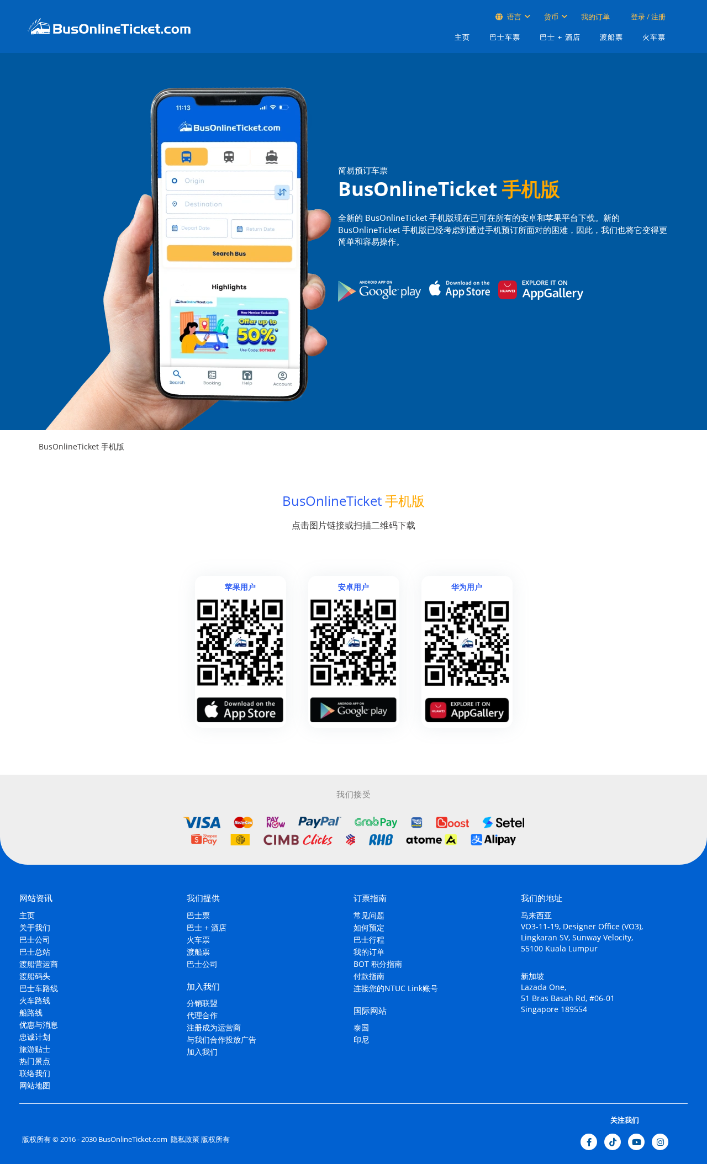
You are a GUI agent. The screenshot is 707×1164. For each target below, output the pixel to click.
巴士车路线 (38, 988)
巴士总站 (34, 951)
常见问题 (369, 915)
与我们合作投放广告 (221, 1039)
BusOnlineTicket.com (133, 1139)
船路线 (31, 1012)
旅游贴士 (34, 1049)
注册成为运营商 (214, 1027)
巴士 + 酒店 (560, 37)
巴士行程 (369, 939)
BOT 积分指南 (378, 964)
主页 (462, 37)
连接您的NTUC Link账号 (396, 988)
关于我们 (34, 927)
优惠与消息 (38, 1024)
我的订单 (595, 17)
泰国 (361, 1027)
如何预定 (369, 927)
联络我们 (34, 1073)
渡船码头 (34, 976)
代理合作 (202, 1015)
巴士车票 (504, 37)
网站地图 (34, 1085)
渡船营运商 (38, 964)
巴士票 (198, 915)
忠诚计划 (34, 1036)
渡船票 (611, 37)
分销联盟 (202, 1003)
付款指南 (369, 976)
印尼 (361, 1039)
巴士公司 (34, 939)
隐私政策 (184, 1139)
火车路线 (34, 1000)
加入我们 (202, 1051)
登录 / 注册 (647, 17)
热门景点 (34, 1061)
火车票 (654, 37)
